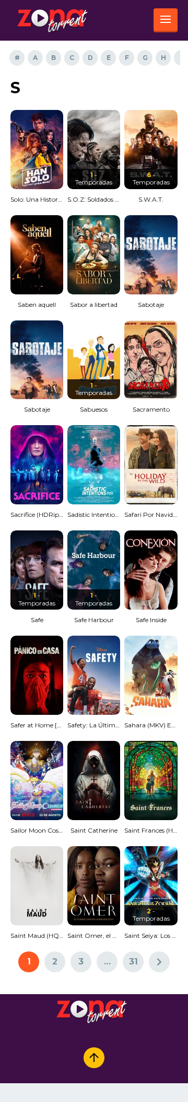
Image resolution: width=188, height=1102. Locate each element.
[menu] (166, 20)
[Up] (94, 1057)
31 (133, 962)
